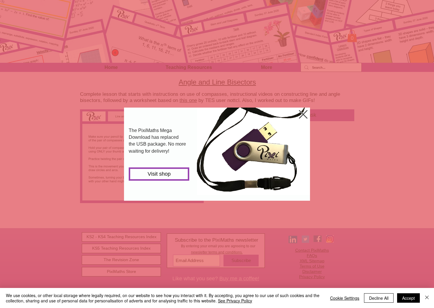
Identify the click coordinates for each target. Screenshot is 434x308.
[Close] (426, 298)
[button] (303, 114)
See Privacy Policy (235, 301)
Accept (408, 298)
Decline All (379, 298)
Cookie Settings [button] (344, 298)
